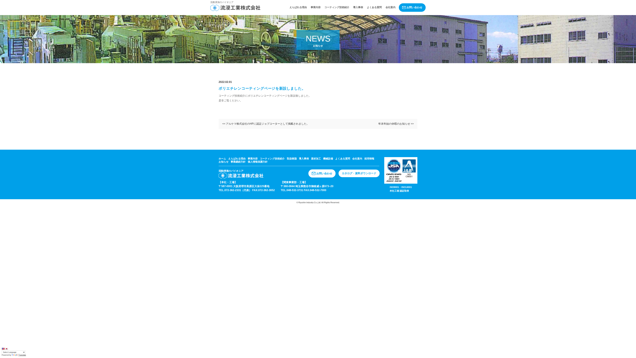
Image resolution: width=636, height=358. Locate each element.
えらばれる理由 (298, 7)
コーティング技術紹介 (336, 7)
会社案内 (391, 7)
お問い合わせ (414, 7)
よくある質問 (374, 7)
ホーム (222, 158)
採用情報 (369, 158)
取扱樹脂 (292, 158)
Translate (22, 355)
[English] (3, 348)
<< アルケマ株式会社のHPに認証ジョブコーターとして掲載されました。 (265, 123)
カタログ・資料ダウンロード (359, 173)
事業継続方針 (238, 161)
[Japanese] (6, 348)
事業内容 (316, 7)
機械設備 (328, 158)
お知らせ (224, 161)
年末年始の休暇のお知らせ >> (396, 123)
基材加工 (316, 158)
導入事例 (358, 7)
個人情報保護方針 (258, 161)
